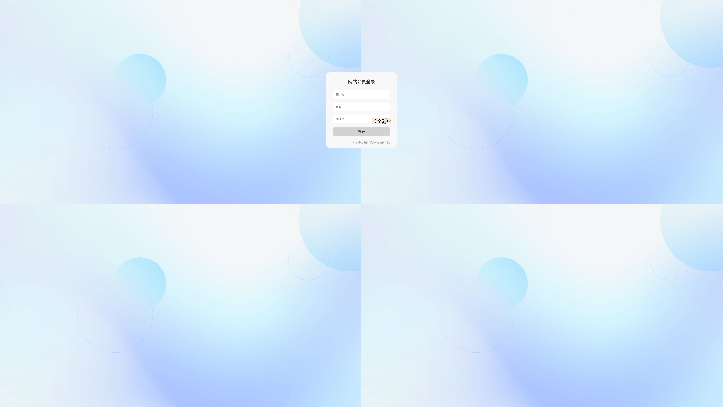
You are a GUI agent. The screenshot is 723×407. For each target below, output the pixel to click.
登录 (361, 132)
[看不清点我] (381, 121)
